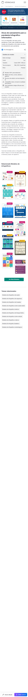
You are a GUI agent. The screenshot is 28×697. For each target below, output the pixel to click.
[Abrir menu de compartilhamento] (25, 49)
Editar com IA (22, 694)
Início (2, 6)
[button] (7, 694)
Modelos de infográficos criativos (10, 320)
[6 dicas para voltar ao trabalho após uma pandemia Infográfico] (7, 242)
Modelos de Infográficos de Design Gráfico (13, 313)
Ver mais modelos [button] (14, 279)
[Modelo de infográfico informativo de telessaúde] (7, 192)
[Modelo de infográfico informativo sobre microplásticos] (7, 211)
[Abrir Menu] (25, 2)
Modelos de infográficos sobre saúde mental (13, 305)
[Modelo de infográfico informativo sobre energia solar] (20, 211)
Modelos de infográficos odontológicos (12, 327)
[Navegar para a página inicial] (8, 2)
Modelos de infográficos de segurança (12, 298)
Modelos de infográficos (20, 6)
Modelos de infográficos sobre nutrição (12, 316)
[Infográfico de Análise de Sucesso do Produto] (20, 179)
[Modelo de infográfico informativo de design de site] (20, 195)
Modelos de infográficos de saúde (11, 295)
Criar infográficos (9, 6)
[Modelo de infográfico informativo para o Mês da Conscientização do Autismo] (7, 261)
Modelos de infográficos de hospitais (11, 302)
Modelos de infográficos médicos (10, 309)
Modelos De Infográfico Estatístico (10, 323)
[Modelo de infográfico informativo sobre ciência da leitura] (7, 176)
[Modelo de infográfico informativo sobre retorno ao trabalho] (20, 267)
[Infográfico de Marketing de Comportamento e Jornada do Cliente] (20, 248)
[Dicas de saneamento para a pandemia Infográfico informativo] (7, 226)
